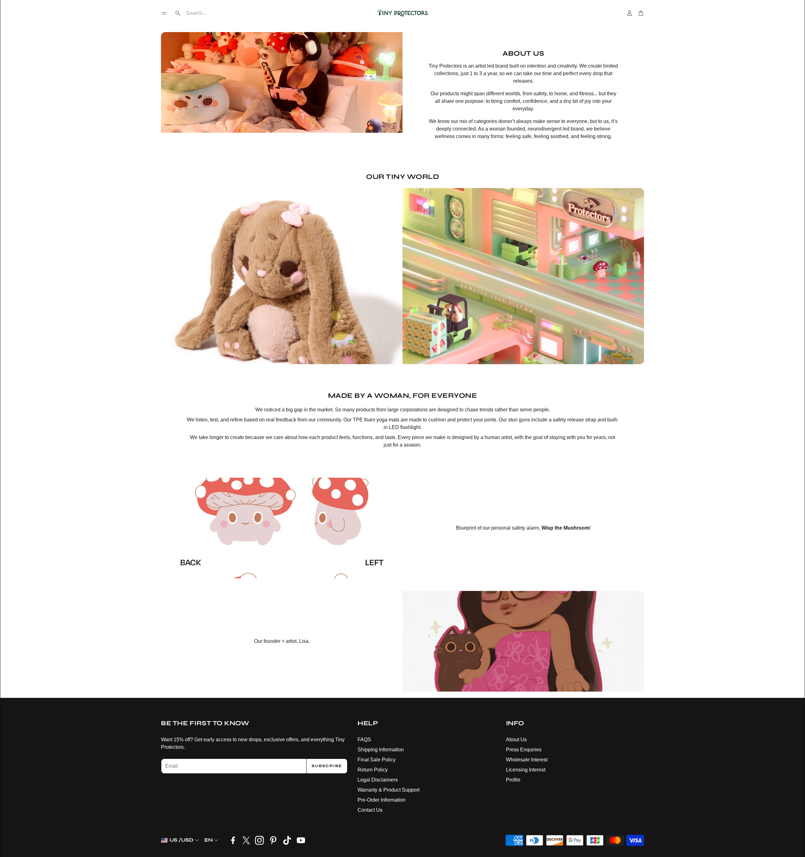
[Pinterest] (273, 840)
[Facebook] (233, 840)
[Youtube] (301, 840)
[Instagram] (259, 840)
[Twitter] (246, 840)
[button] (164, 13)
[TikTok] (287, 840)
